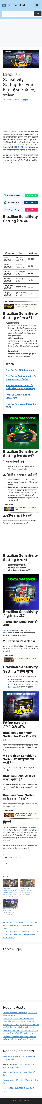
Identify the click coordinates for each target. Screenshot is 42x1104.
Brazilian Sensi (12, 925)
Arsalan (6, 1080)
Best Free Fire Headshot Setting (25, 658)
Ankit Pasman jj (9, 1056)
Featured (23, 922)
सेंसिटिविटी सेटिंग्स (19, 147)
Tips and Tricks (12, 922)
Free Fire (32, 828)
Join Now (32, 195)
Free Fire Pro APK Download (20, 370)
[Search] (37, 13)
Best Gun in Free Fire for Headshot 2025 (26, 508)
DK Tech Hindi (16, 5)
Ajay (5, 1072)
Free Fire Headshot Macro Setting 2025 (22, 932)
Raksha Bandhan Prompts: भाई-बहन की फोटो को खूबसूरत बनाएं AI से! (26, 814)
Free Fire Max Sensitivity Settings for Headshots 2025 (26, 305)
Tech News (32, 922)
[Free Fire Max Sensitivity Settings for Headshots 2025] (10, 883)
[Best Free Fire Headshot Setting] (27, 883)
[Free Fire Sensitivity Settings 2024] (10, 903)
